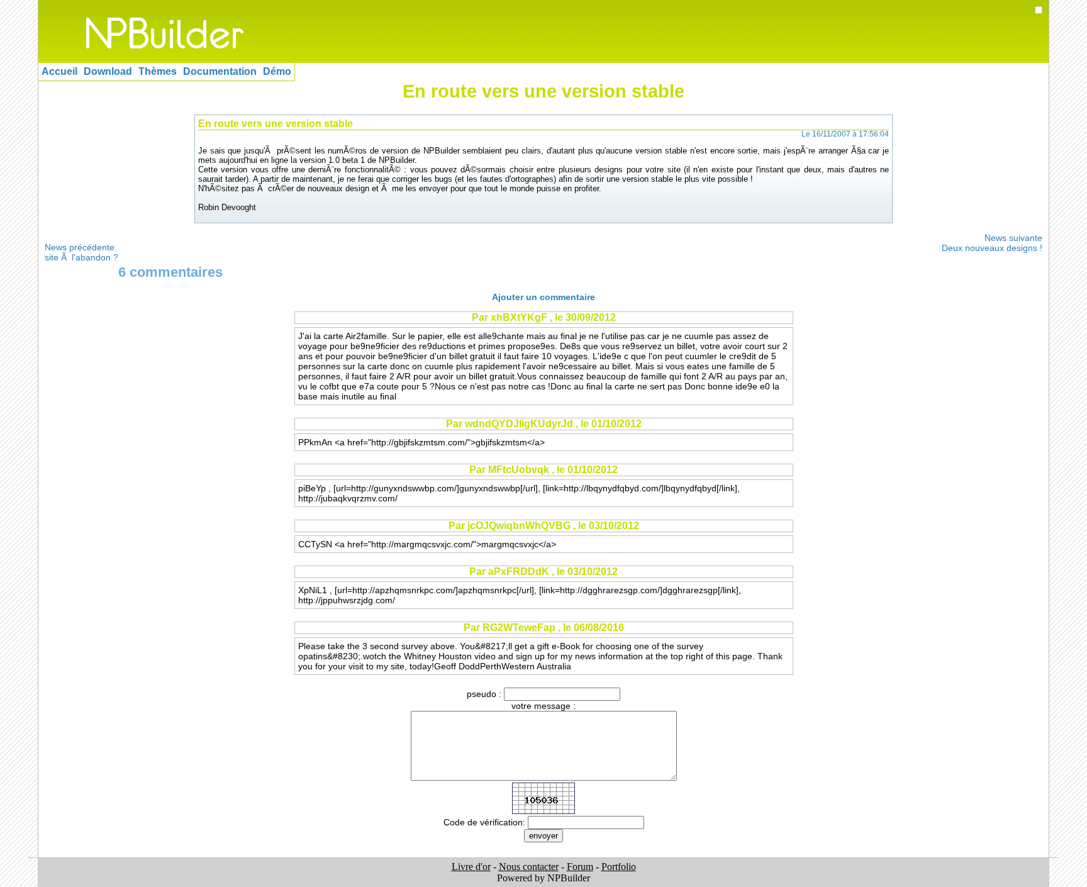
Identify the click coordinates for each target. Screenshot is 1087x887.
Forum (580, 866)
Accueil (59, 71)
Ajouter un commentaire (543, 297)
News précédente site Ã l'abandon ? (81, 252)
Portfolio (618, 866)
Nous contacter (529, 866)
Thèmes (157, 71)
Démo (277, 71)
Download (108, 71)
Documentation (220, 71)
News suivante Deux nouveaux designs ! (992, 243)
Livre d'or (471, 866)
